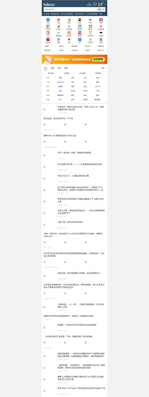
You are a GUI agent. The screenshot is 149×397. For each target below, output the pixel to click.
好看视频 (101, 29)
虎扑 (69, 42)
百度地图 (69, 29)
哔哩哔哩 (58, 36)
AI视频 (46, 46)
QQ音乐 (87, 46)
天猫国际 (48, 42)
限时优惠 (74, 46)
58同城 (66, 73)
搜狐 (79, 22)
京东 (48, 36)
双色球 (87, 50)
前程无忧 (47, 50)
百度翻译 (80, 29)
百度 (48, 22)
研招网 (101, 36)
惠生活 (61, 46)
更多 (102, 68)
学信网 (58, 29)
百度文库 (90, 42)
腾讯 (69, 22)
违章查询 (101, 46)
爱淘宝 (80, 36)
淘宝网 (69, 36)
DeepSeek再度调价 (67, 14)
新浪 (90, 22)
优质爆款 (98, 73)
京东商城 (82, 73)
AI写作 (61, 50)
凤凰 (58, 22)
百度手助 (90, 36)
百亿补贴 (51, 73)
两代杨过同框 (55, 14)
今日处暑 (46, 14)
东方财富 (48, 29)
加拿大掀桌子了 (80, 14)
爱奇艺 (90, 29)
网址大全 (101, 50)
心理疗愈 (74, 50)
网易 (101, 22)
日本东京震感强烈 (92, 14)
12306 (101, 42)
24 (100, 4)
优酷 (58, 42)
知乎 (79, 42)
